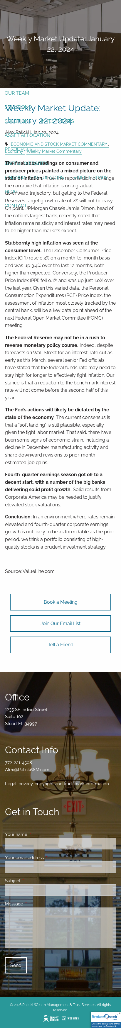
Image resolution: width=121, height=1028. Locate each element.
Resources (19, 149)
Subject (34, 880)
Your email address (45, 857)
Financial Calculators (34, 177)
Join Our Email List (60, 623)
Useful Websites (26, 163)
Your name (37, 834)
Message (35, 904)
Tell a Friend (60, 644)
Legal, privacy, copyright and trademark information (57, 783)
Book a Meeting (61, 602)
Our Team (17, 93)
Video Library (90, 177)
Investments (57, 121)
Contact (16, 205)
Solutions (18, 107)
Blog (11, 191)
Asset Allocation (27, 135)
